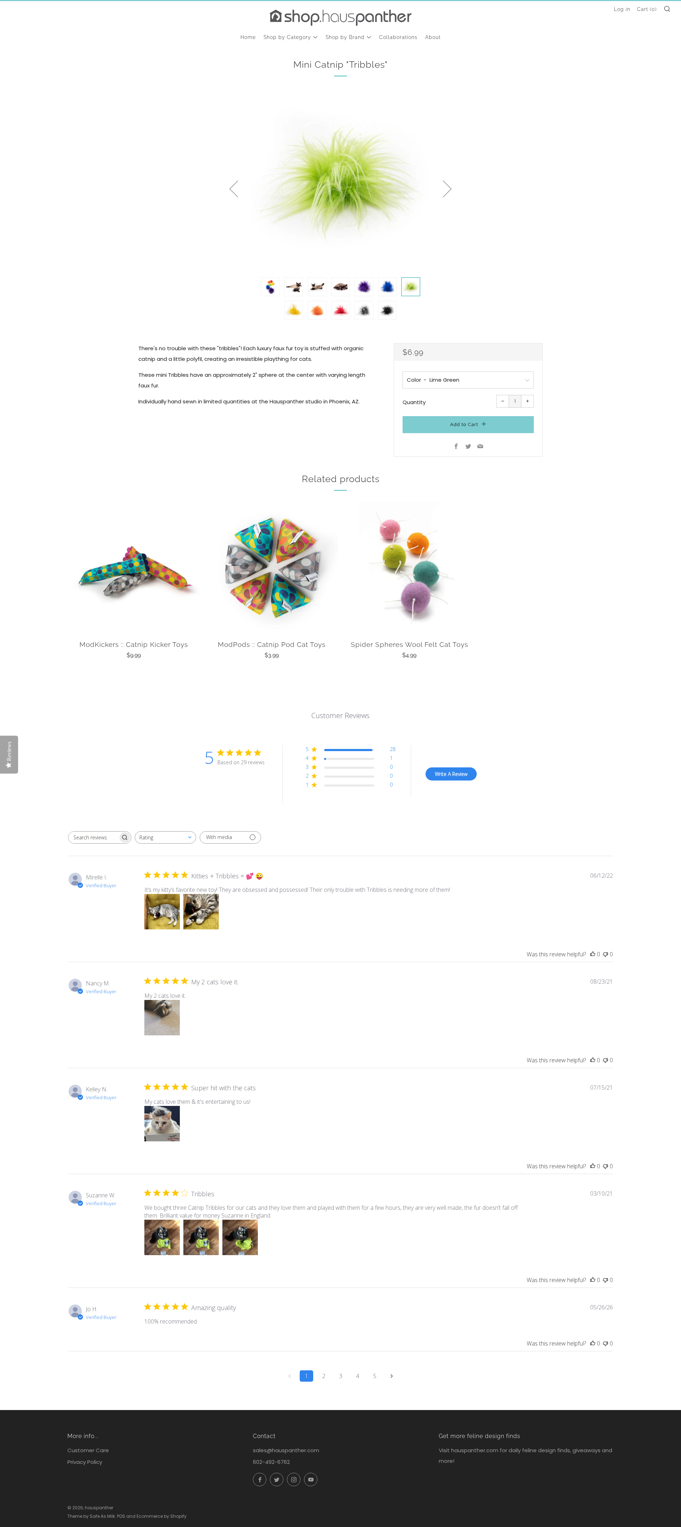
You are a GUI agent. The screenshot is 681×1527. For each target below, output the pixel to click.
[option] (340, 180)
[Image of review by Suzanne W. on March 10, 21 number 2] (201, 1237)
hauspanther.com (474, 1450)
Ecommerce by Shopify (162, 1516)
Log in (622, 9)
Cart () (647, 9)
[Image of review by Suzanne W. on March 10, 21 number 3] (240, 1237)
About (433, 37)
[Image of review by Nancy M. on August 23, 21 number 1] (162, 1017)
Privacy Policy (84, 1462)
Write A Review (451, 774)
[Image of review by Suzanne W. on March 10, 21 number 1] (162, 1237)
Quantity (414, 402)
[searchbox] (93, 837)
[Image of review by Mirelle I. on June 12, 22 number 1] (162, 911)
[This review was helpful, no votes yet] (592, 954)
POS (121, 1516)
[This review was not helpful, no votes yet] (605, 954)
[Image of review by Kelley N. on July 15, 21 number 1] (162, 1123)
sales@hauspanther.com (286, 1450)
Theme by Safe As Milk (91, 1516)
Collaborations (398, 37)
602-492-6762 (271, 1462)
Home (248, 37)
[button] (270, 286)
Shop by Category (287, 37)
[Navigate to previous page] (289, 1376)
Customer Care (88, 1450)
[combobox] (165, 837)
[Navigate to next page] (391, 1376)
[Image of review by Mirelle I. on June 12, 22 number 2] (201, 911)
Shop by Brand (345, 37)
